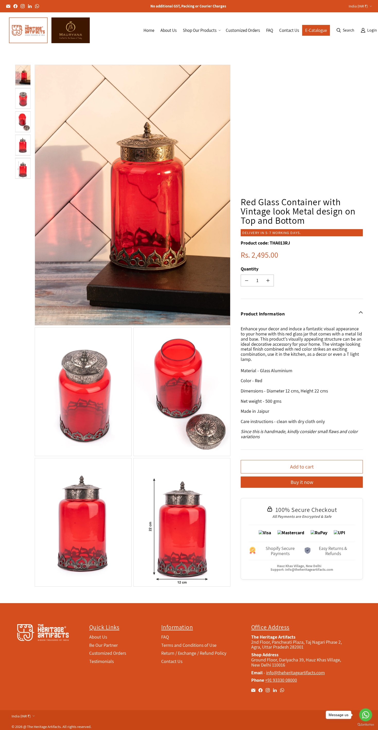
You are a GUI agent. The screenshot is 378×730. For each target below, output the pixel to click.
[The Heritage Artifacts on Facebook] (15, 6)
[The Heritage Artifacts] (28, 30)
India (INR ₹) (358, 6)
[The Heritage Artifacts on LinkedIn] (29, 6)
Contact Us (171, 661)
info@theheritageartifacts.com (309, 569)
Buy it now (302, 482)
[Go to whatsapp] (365, 714)
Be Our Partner (103, 645)
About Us (98, 637)
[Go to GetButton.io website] (365, 724)
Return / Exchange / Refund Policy (193, 653)
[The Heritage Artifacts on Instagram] (22, 6)
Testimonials (101, 661)
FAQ (165, 637)
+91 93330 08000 (281, 680)
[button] (201, 30)
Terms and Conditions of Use (189, 645)
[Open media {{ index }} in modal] (132, 195)
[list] (133, 326)
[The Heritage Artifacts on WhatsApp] (37, 6)
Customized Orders (107, 653)
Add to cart (302, 466)
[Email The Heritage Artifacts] (8, 6)
